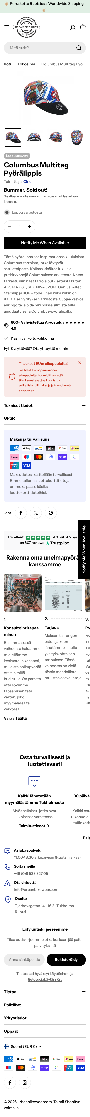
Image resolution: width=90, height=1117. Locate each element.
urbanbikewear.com (35, 1101)
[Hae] (79, 48)
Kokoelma (26, 63)
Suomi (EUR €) (24, 1046)
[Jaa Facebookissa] (21, 513)
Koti (7, 63)
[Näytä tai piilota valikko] (7, 27)
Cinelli (29, 181)
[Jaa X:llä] (36, 513)
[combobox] (45, 48)
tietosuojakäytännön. (45, 979)
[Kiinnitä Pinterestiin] (51, 513)
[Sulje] (80, 362)
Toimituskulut (51, 196)
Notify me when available (45, 242)
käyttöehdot (60, 973)
